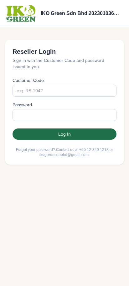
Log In (64, 134)
